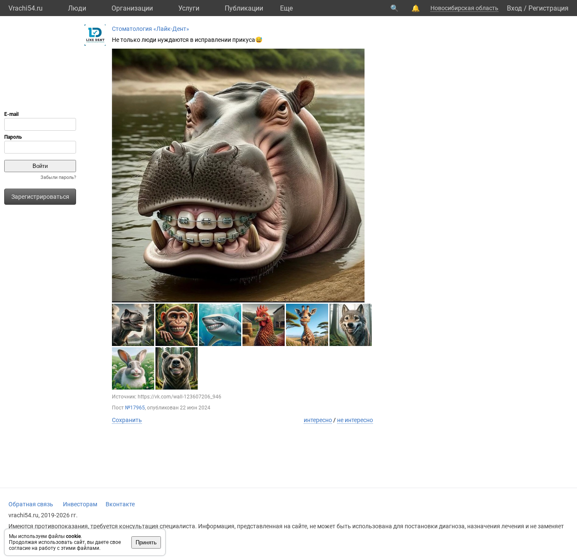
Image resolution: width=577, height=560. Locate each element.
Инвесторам (80, 504)
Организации (132, 8)
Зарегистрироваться (40, 196)
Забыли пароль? (58, 177)
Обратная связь (30, 504)
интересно (318, 420)
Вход (514, 8)
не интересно (355, 420)
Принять (146, 542)
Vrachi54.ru (25, 8)
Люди (77, 8)
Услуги (188, 8)
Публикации (244, 8)
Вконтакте (120, 504)
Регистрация (548, 8)
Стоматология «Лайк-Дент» (150, 28)
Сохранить (127, 420)
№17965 (135, 408)
